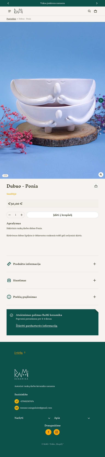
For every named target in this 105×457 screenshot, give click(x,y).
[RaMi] (18, 11)
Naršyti (18, 418)
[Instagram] (57, 432)
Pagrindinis (11, 19)
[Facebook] (48, 432)
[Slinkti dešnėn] (96, 3)
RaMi (45, 444)
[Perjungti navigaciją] (10, 11)
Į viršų (18, 353)
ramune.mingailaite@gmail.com (36, 408)
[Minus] (10, 215)
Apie (57, 418)
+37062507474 (27, 401)
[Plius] (22, 215)
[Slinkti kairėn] (8, 3)
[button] (89, 11)
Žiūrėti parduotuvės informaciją (36, 326)
